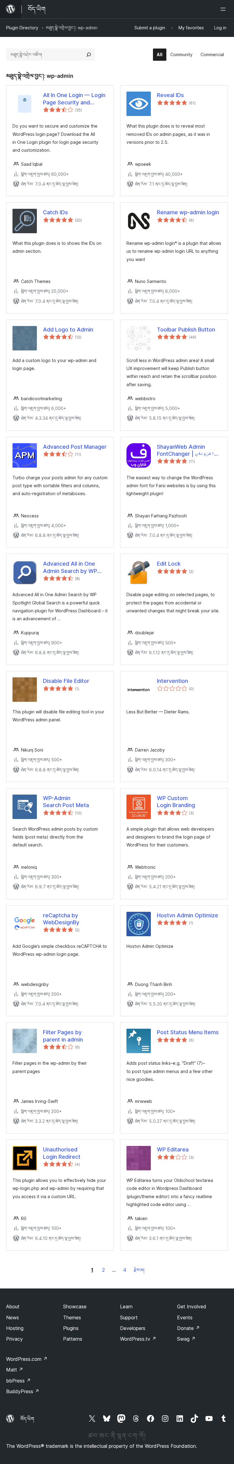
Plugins (71, 1328)
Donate (188, 1328)
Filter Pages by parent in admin (63, 1035)
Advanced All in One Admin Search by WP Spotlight (70, 567)
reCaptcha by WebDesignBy (61, 919)
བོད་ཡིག (27, 1419)
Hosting (14, 1328)
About (13, 1306)
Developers (132, 1328)
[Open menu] (224, 9)
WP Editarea (173, 1149)
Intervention (172, 681)
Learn (126, 1306)
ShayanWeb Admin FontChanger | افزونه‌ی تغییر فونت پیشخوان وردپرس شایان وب (185, 451)
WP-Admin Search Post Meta (66, 801)
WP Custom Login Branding (176, 801)
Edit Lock (169, 563)
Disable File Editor (66, 681)
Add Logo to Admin (68, 329)
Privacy (14, 1339)
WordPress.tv (138, 1339)
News (12, 1317)
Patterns (72, 1339)
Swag (186, 1339)
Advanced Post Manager (75, 447)
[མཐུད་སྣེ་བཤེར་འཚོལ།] (89, 55)
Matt (14, 1370)
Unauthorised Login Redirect (61, 1153)
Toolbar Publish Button (186, 329)
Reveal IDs (170, 95)
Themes (72, 1317)
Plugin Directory (22, 27)
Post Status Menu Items (188, 1032)
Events (185, 1317)
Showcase (75, 1306)
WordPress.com (27, 1359)
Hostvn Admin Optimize (187, 915)
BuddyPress (22, 1391)
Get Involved (191, 1306)
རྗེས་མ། (139, 1270)
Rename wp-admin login (188, 212)
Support (129, 1317)
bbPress (18, 1381)
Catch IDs (55, 212)
